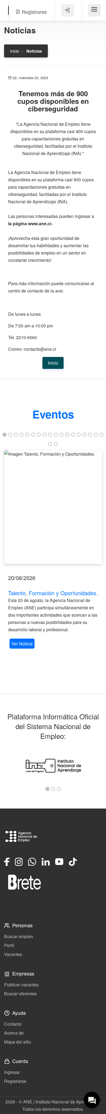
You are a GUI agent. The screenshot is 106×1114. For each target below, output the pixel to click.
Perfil (9, 945)
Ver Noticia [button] (22, 643)
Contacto (12, 1024)
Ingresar (12, 1072)
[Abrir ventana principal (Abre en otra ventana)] (24, 882)
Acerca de (14, 1033)
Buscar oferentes (20, 993)
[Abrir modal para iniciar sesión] (67, 10)
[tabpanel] (53, 550)
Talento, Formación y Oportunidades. (53, 593)
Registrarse (15, 1081)
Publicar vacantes (21, 984)
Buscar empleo (18, 936)
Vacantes (13, 954)
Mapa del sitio (17, 1042)
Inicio (14, 51)
